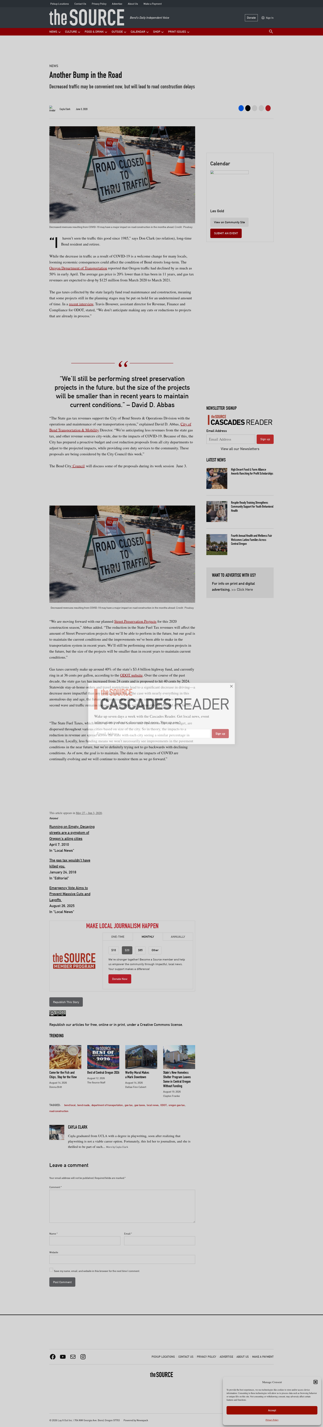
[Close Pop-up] (231, 686)
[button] (161, 713)
